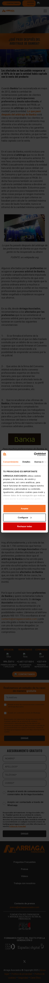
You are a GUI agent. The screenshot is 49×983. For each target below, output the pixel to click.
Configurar (23, 517)
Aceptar (24, 508)
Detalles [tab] (26, 462)
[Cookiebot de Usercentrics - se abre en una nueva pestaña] (34, 454)
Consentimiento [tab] (10, 462)
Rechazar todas (24, 526)
